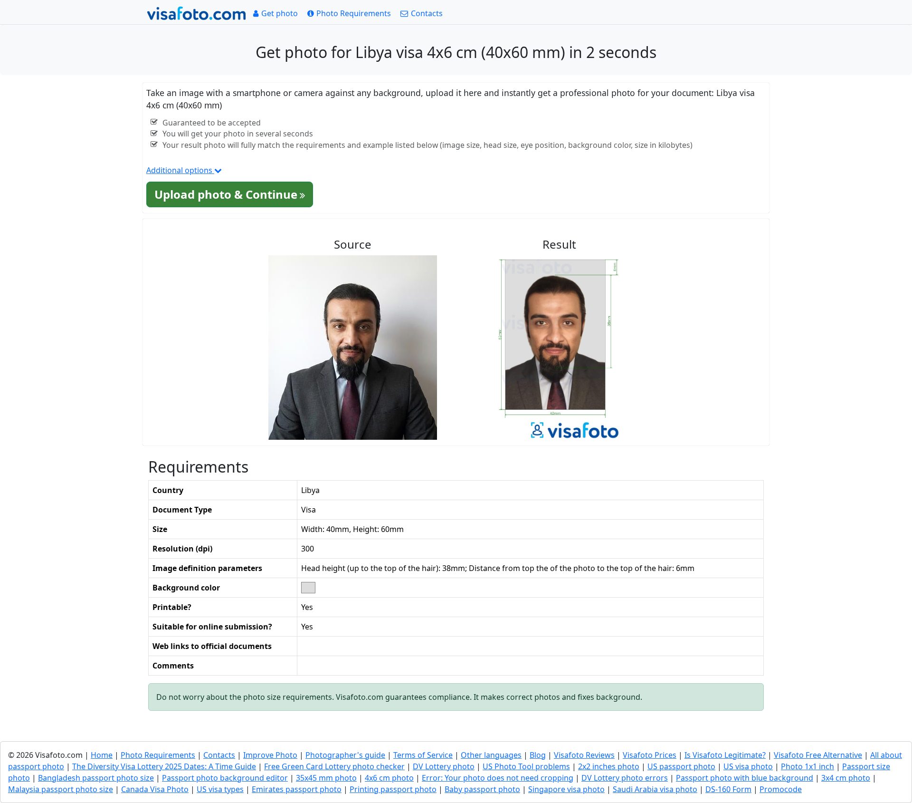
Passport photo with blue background (744, 778)
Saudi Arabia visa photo (655, 789)
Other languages (491, 755)
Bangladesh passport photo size (96, 778)
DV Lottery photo (444, 766)
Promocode (781, 789)
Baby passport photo (482, 789)
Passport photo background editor (225, 778)
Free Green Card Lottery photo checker (334, 766)
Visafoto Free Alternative (818, 755)
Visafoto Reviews (584, 755)
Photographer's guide (345, 755)
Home (102, 755)
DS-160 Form (728, 789)
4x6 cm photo (389, 778)
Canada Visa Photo (155, 789)
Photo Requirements (158, 755)
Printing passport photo (393, 789)
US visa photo (748, 766)
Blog (538, 755)
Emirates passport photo (297, 789)
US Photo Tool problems (526, 766)
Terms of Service (423, 755)
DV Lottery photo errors (624, 778)
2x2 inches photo (608, 766)
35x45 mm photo (326, 778)
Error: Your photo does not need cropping (497, 778)
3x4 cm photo (845, 778)
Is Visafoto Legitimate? (725, 755)
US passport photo (681, 766)
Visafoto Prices (649, 755)
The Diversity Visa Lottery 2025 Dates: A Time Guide (164, 766)
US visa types (220, 789)
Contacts (219, 755)
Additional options (180, 170)
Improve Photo (270, 755)
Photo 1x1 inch (807, 766)
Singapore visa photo (566, 789)
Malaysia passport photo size (60, 789)
